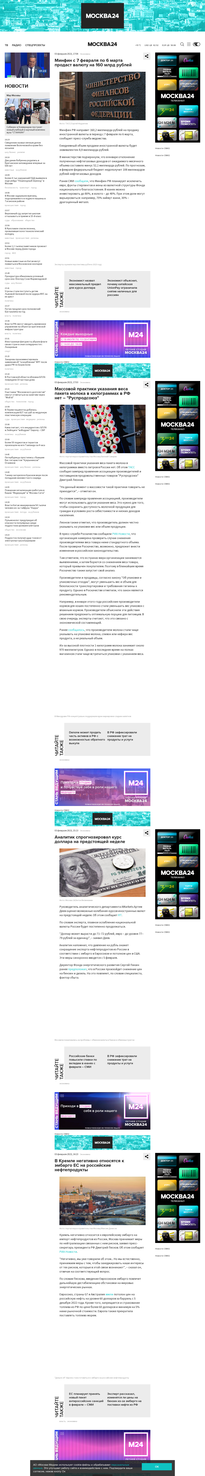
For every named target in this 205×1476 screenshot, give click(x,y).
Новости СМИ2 (62, 362)
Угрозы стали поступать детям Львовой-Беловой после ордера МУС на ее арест (26, 294)
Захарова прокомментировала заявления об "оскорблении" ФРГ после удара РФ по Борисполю (26, 362)
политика (9, 301)
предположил (77, 969)
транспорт (24, 188)
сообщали (81, 181)
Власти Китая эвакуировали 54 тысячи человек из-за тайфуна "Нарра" (25, 507)
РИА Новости (121, 534)
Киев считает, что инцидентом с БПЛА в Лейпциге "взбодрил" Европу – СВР (26, 429)
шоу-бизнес (10, 152)
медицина (30, 419)
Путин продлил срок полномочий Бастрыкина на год (22, 310)
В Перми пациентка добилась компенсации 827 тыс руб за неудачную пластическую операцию (26, 412)
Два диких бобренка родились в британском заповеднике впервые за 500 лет (25, 163)
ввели (109, 1294)
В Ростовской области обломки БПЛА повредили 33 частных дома (25, 378)
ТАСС (131, 467)
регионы (35, 238)
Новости (16, 86)
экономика (64, 312)
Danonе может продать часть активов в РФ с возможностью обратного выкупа (87, 738)
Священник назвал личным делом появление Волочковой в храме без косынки (24, 145)
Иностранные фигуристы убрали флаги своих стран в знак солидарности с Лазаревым (26, 344)
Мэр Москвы (14, 95)
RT (120, 915)
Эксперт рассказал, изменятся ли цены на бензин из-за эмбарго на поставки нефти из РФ (124, 1399)
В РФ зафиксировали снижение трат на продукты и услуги (122, 736)
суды (7, 220)
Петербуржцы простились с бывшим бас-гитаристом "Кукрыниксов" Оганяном (24, 460)
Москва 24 (102, 44)
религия (21, 152)
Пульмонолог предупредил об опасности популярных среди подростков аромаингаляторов (22, 523)
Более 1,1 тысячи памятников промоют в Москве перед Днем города (26, 248)
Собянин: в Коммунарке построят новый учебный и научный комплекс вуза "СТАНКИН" (26, 129)
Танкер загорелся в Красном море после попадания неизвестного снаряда (26, 477)
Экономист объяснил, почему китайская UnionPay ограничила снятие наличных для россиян (122, 288)
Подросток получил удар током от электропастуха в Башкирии (23, 539)
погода (23, 512)
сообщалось (76, 630)
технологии (21, 402)
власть (8, 316)
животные (9, 170)
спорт (7, 351)
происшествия (11, 205)
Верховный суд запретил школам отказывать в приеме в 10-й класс (23, 215)
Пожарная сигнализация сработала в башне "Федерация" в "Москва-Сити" (25, 492)
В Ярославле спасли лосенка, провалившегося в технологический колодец (24, 231)
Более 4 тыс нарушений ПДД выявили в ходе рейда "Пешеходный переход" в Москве (26, 180)
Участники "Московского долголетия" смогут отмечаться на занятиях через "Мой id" (25, 394)
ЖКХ (14, 253)
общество (30, 220)
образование (17, 220)
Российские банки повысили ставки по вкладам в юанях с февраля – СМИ (83, 1061)
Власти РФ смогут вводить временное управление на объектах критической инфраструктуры (25, 326)
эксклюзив (21, 530)
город (34, 188)
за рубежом (21, 170)
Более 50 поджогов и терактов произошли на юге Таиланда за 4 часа (25, 444)
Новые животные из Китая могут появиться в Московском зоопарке (23, 263)
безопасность (11, 188)
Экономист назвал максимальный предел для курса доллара (85, 284)
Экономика (85, 54)
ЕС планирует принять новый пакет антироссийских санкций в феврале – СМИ (86, 1399)
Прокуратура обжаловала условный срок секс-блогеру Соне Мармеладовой (26, 278)
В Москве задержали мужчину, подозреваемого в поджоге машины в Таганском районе (25, 198)
